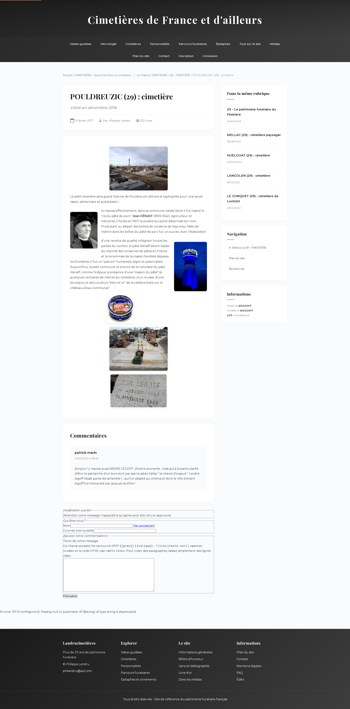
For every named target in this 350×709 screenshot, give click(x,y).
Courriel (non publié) (78, 530)
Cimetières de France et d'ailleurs (175, 19)
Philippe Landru (119, 120)
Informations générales (195, 652)
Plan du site (141, 56)
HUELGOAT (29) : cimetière (248, 155)
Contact (164, 56)
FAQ (240, 672)
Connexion (210, 56)
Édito (240, 679)
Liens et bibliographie (194, 666)
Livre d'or (185, 672)
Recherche (236, 269)
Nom (66, 525)
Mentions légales (249, 666)
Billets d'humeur (191, 659)
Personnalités (160, 44)
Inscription (186, 56)
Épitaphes (223, 44)
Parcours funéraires (193, 44)
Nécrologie (108, 44)
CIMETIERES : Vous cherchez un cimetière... (103, 75)
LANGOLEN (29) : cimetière (248, 175)
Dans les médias (190, 679)
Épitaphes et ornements (138, 679)
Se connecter (144, 525)
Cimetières (133, 44)
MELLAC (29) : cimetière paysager (254, 135)
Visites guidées (80, 44)
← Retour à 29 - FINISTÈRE (247, 247)
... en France (142, 75)
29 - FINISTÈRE (180, 75)
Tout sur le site (250, 44)
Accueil (67, 75)
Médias (275, 44)
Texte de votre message (80, 541)
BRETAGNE (160, 75)
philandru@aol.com (77, 671)
